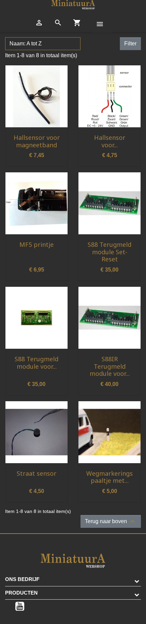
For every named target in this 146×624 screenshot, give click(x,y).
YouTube (19, 606)
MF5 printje (36, 244)
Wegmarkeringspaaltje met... (109, 477)
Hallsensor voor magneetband (37, 141)
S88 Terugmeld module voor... (36, 362)
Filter (130, 43)
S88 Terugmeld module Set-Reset (109, 251)
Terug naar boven (110, 521)
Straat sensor (36, 473)
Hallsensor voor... (109, 141)
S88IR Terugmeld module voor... (110, 366)
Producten (21, 593)
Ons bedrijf (22, 579)
